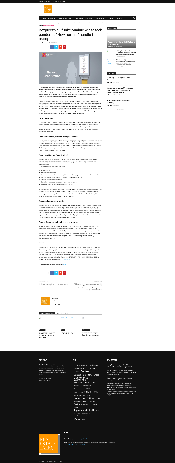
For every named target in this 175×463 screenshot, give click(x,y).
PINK (93, 398)
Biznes (62, 329)
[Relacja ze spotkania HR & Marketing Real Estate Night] (121, 40)
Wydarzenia (100, 18)
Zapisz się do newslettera (59, 1)
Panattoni (79, 398)
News (44, 18)
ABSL (78, 365)
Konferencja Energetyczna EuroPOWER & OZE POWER (120, 394)
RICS (94, 401)
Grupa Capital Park (79, 389)
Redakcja (44, 42)
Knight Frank (91, 392)
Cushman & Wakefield (81, 379)
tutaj (64, 264)
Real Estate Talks (80, 401)
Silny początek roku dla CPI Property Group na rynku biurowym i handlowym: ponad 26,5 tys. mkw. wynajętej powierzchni (121, 372)
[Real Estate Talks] (48, 13)
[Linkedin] (56, 304)
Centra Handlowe (65, 18)
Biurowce (51, 18)
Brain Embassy (78, 368)
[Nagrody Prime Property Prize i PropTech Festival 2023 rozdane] (70, 324)
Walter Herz (79, 419)
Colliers (84, 371)
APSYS (87, 365)
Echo (87, 382)
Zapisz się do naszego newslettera (74, 444)
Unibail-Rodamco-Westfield (81, 416)
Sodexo (76, 407)
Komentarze (42, 329)
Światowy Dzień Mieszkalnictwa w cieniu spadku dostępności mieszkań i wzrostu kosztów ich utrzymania (126, 52)
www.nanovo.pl (65, 259)
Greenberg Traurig (86, 385)
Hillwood (89, 389)
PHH (89, 398)
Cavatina (87, 368)
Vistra (96, 416)
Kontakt (120, 18)
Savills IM (84, 404)
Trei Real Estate (85, 413)
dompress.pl (79, 383)
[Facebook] (53, 304)
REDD (89, 401)
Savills (77, 404)
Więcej (110, 18)
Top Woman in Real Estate (86, 410)
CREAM (89, 375)
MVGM (88, 395)
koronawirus (79, 395)
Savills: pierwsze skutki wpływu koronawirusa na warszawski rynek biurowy (53, 285)
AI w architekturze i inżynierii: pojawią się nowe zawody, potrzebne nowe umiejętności (90, 333)
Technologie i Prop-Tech (59, 23)
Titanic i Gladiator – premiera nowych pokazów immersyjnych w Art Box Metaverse (120, 379)
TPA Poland (77, 413)
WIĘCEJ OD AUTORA (62, 313)
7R (75, 365)
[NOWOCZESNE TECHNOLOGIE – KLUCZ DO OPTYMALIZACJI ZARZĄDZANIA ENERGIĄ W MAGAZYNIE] (49, 324)
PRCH (98, 398)
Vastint (92, 416)
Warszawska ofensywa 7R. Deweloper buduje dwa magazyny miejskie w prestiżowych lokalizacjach (120, 90)
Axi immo (94, 365)
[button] (134, 18)
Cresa (96, 375)
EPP (93, 383)
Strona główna (42, 23)
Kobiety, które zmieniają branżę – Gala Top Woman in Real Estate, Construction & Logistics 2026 (121, 366)
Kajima (75, 392)
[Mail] (59, 304)
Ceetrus (76, 372)
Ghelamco (77, 385)
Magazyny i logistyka (84, 18)
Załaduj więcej (121, 109)
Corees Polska (80, 375)
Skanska (93, 404)
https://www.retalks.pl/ (56, 300)
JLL (95, 388)
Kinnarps (81, 392)
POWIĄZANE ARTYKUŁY (47, 313)
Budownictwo (86, 329)
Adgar (83, 365)
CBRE (94, 368)
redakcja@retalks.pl (44, 380)
